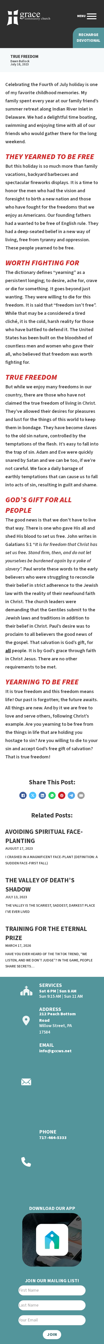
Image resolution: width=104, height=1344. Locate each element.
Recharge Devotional (88, 37)
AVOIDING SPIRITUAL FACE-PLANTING (44, 836)
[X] (32, 795)
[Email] (81, 795)
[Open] (92, 16)
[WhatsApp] (52, 795)
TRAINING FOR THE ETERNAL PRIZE (46, 933)
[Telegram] (71, 795)
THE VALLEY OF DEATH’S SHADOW (39, 885)
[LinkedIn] (42, 795)
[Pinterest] (61, 795)
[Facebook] (23, 795)
